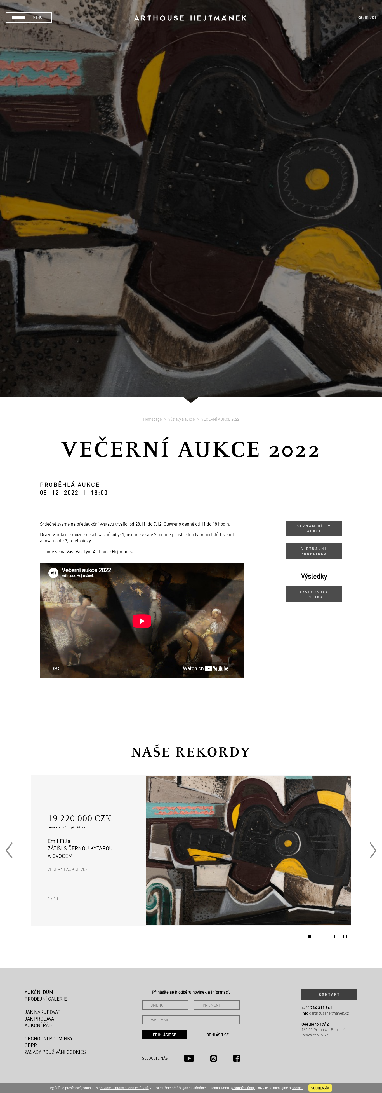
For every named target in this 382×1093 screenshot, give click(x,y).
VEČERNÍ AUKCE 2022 (220, 419)
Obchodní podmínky (49, 1038)
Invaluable (53, 540)
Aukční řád (38, 1025)
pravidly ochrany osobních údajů (123, 1088)
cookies (297, 1088)
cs (360, 17)
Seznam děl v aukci (314, 528)
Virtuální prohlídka (314, 551)
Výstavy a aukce (181, 419)
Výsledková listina (314, 594)
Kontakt (329, 994)
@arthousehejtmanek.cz (325, 1013)
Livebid (227, 534)
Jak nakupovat (42, 1011)
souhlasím (320, 1088)
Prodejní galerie (46, 998)
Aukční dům (39, 992)
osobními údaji (243, 1088)
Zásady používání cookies (55, 1051)
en (367, 17)
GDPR (31, 1045)
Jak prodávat (40, 1018)
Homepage (152, 419)
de (374, 17)
